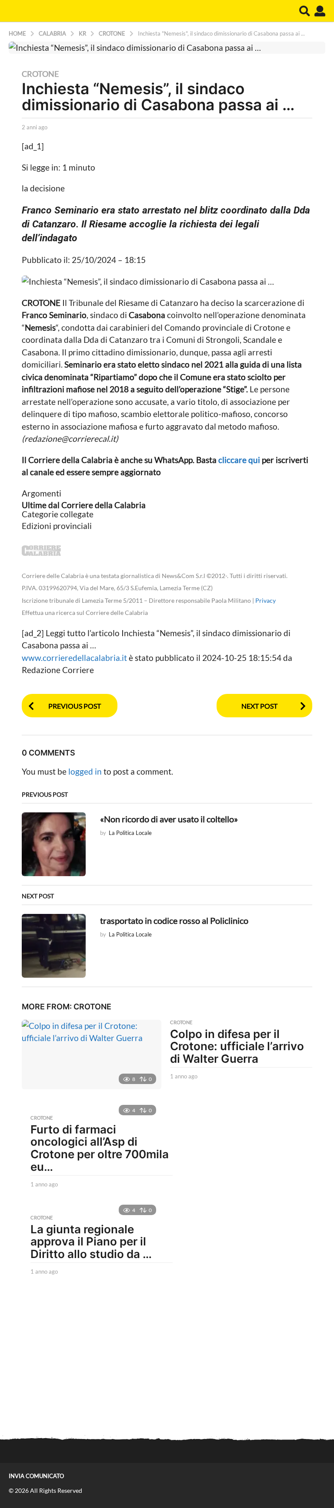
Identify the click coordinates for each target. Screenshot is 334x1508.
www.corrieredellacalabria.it (75, 658)
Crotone (40, 73)
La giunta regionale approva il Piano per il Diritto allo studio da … (91, 1241)
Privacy (265, 600)
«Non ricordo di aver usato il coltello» (169, 819)
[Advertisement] (167, 1358)
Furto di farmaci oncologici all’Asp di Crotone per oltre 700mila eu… (99, 1148)
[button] (304, 11)
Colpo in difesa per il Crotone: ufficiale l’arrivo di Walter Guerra (237, 1046)
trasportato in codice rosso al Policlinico (174, 920)
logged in (85, 771)
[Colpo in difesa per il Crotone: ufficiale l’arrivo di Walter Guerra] (91, 1054)
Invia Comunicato (36, 1475)
